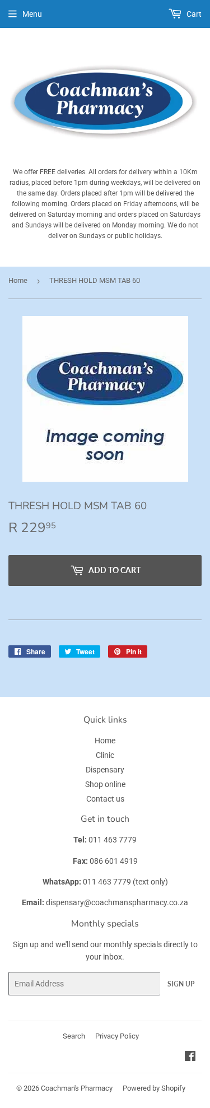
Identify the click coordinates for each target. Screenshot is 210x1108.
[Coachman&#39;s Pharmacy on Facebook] (190, 1057)
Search (74, 1036)
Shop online (105, 784)
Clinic (105, 755)
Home (17, 280)
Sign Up (180, 984)
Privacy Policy (117, 1036)
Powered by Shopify (154, 1088)
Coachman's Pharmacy (77, 1088)
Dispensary (105, 769)
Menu (32, 14)
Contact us (105, 798)
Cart (193, 14)
